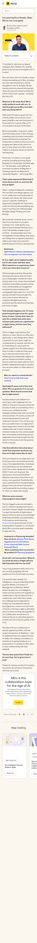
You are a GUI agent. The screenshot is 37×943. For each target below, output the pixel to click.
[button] (32, 714)
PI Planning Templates (24, 552)
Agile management (11, 760)
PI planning (6, 523)
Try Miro (18, 703)
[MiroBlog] (11, 4)
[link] (19, 714)
